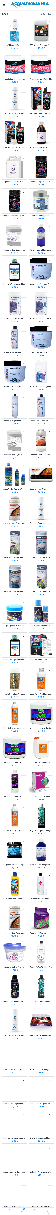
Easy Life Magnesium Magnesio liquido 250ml (14, 660)
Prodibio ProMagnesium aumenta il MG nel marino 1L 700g (41, 216)
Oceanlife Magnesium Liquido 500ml (41, 421)
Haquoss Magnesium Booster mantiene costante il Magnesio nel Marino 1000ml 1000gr (41, 182)
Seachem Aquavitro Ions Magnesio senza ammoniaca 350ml (41, 523)
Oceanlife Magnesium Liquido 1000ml (14, 421)
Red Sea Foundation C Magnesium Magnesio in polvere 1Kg (41, 660)
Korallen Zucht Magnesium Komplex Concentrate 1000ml (41, 250)
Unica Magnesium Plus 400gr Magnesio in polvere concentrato (41, 796)
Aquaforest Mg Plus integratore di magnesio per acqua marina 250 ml (14, 1172)
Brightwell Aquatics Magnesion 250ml (41, 1001)
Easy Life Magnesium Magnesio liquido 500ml (14, 284)
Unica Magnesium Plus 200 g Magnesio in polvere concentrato (14, 762)
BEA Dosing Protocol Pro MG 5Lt (41, 45)
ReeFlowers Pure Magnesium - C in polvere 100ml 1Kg (41, 1035)
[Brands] (34, 1211)
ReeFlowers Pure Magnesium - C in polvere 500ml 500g (14, 1070)
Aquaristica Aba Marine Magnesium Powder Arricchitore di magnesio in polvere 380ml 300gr (41, 79)
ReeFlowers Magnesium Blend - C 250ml (14, 1138)
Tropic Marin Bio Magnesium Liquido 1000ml (41, 387)
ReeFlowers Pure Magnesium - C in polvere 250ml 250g (41, 1070)
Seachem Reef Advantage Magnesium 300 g (14, 933)
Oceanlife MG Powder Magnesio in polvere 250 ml (41, 352)
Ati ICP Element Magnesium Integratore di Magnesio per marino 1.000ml (14, 45)
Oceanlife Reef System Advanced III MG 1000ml (41, 967)
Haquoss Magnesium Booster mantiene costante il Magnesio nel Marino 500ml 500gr (14, 216)
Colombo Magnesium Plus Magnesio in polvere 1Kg (14, 1206)
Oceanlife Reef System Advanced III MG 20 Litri (14, 250)
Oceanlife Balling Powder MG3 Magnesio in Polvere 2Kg (14, 967)
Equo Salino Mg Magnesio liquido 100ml (41, 694)
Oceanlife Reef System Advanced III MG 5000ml (14, 455)
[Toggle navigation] (4, 5)
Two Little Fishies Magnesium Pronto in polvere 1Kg (14, 694)
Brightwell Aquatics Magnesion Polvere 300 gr (14, 865)
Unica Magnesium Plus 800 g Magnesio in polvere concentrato (41, 728)
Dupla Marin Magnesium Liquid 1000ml (14, 557)
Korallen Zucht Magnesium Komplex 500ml (41, 865)
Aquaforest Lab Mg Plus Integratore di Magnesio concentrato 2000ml (14, 182)
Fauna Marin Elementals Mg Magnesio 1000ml (41, 899)
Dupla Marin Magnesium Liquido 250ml (41, 591)
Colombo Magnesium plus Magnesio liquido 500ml (41, 1206)
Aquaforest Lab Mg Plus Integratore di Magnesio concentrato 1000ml (41, 147)
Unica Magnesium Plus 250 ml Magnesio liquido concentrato (14, 796)
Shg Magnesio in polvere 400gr (14, 626)
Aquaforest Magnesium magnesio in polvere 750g (41, 933)
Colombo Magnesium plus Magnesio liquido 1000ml (41, 1172)
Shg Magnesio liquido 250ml (41, 626)
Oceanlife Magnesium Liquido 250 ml (14, 352)
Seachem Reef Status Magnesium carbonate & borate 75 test (41, 489)
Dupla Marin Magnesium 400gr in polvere (41, 557)
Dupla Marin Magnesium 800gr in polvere (14, 591)
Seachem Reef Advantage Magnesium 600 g (14, 523)
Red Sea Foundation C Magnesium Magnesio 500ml (41, 113)
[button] (23, 21)
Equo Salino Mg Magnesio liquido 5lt (41, 762)
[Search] (9, 1211)
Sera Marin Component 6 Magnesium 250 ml (14, 899)
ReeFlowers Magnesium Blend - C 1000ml (14, 1104)
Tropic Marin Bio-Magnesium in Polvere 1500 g (14, 318)
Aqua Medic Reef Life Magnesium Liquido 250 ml (14, 489)
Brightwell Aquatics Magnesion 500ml (41, 1138)
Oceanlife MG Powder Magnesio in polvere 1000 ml (41, 284)
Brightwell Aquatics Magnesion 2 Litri (41, 831)
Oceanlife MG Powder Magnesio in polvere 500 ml (14, 387)
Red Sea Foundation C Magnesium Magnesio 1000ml (14, 147)
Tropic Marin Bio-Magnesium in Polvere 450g (41, 318)
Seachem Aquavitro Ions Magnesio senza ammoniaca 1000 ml (14, 1035)
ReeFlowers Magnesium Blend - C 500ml (41, 1104)
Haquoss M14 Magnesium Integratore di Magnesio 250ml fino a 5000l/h (14, 1001)
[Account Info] (46, 1211)
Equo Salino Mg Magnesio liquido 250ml (14, 728)
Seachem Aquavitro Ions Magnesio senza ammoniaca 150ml (14, 113)
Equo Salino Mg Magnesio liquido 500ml (14, 831)
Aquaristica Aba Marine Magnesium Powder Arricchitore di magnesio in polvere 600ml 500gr (14, 79)
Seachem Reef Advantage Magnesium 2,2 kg (41, 455)
